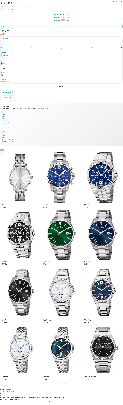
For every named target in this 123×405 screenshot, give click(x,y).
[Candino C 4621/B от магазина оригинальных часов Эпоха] (62, 235)
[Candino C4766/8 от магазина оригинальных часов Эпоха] (62, 350)
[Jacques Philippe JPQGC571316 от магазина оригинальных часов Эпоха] (103, 350)
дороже (7, 34)
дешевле (12, 34)
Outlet (67, 14)
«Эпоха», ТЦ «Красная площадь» (7, 98)
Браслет (63, 20)
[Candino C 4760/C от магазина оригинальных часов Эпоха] (103, 292)
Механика (55, 20)
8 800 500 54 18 (7, 9)
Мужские (55, 14)
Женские (62, 14)
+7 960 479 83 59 (5, 391)
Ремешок (68, 20)
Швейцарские (56, 17)
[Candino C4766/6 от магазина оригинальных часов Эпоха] (21, 350)
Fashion (67, 17)
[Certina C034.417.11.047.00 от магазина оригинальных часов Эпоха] (62, 177)
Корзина (2, 30)
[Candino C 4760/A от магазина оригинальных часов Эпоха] (62, 292)
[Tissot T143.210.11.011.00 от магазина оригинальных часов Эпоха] (21, 177)
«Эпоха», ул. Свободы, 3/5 (8, 92)
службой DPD (28, 401)
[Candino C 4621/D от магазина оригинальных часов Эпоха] (21, 292)
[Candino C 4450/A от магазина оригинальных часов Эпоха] (103, 177)
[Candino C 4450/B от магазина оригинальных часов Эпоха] (21, 235)
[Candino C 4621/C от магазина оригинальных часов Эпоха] (103, 235)
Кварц (59, 20)
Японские (63, 17)
